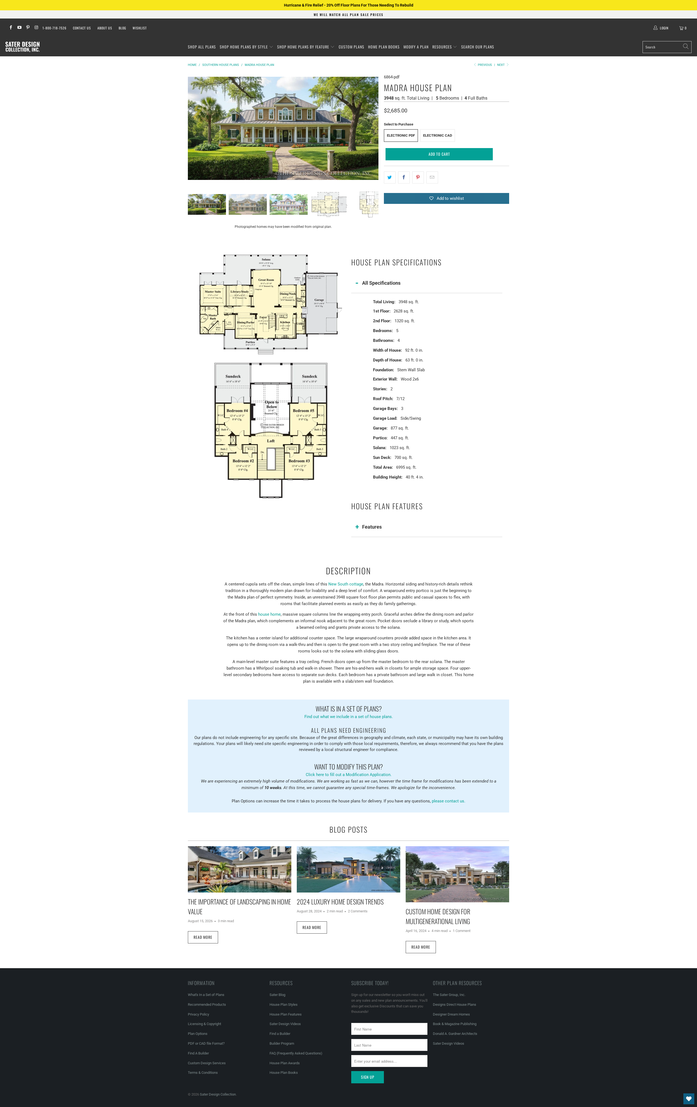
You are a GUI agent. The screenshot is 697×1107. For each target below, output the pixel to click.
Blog (122, 28)
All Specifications (381, 283)
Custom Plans (351, 47)
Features (372, 527)
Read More (203, 937)
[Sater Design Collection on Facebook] (10, 28)
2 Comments (358, 911)
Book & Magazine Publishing (454, 1024)
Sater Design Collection (218, 1094)
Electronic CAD (437, 135)
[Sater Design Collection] (22, 47)
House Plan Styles (284, 1004)
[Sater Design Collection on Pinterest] (27, 28)
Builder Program (282, 1043)
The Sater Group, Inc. (449, 995)
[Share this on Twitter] (390, 177)
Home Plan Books (384, 47)
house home (269, 614)
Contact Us (82, 28)
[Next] (374, 128)
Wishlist (140, 28)
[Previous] (192, 128)
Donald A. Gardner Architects (455, 1034)
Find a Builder (280, 1034)
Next (501, 65)
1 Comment (461, 931)
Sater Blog (277, 995)
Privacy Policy (198, 1014)
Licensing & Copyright (204, 1024)
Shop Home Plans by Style (244, 47)
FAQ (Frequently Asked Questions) (296, 1053)
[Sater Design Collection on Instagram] (36, 28)
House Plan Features (286, 1014)
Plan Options (197, 1034)
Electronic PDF (401, 135)
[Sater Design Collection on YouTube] (19, 28)
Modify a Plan (416, 47)
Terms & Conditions (203, 1073)
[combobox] (667, 47)
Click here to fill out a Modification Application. (349, 769)
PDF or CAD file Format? (206, 1043)
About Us (104, 28)
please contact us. (448, 801)
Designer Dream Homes (451, 1014)
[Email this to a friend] (432, 177)
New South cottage (345, 584)
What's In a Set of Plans (206, 995)
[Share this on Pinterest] (418, 177)
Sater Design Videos (285, 1024)
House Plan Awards (285, 1063)
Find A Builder (198, 1053)
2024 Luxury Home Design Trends (340, 901)
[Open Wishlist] (688, 1098)
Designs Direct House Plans (454, 1004)
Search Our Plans (477, 47)
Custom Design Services (207, 1063)
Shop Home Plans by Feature (303, 47)
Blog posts (348, 829)
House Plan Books (284, 1073)
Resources (442, 47)
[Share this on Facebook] (404, 177)
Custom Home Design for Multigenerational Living (438, 916)
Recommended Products (207, 1004)
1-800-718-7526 (54, 28)
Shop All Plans (202, 47)
